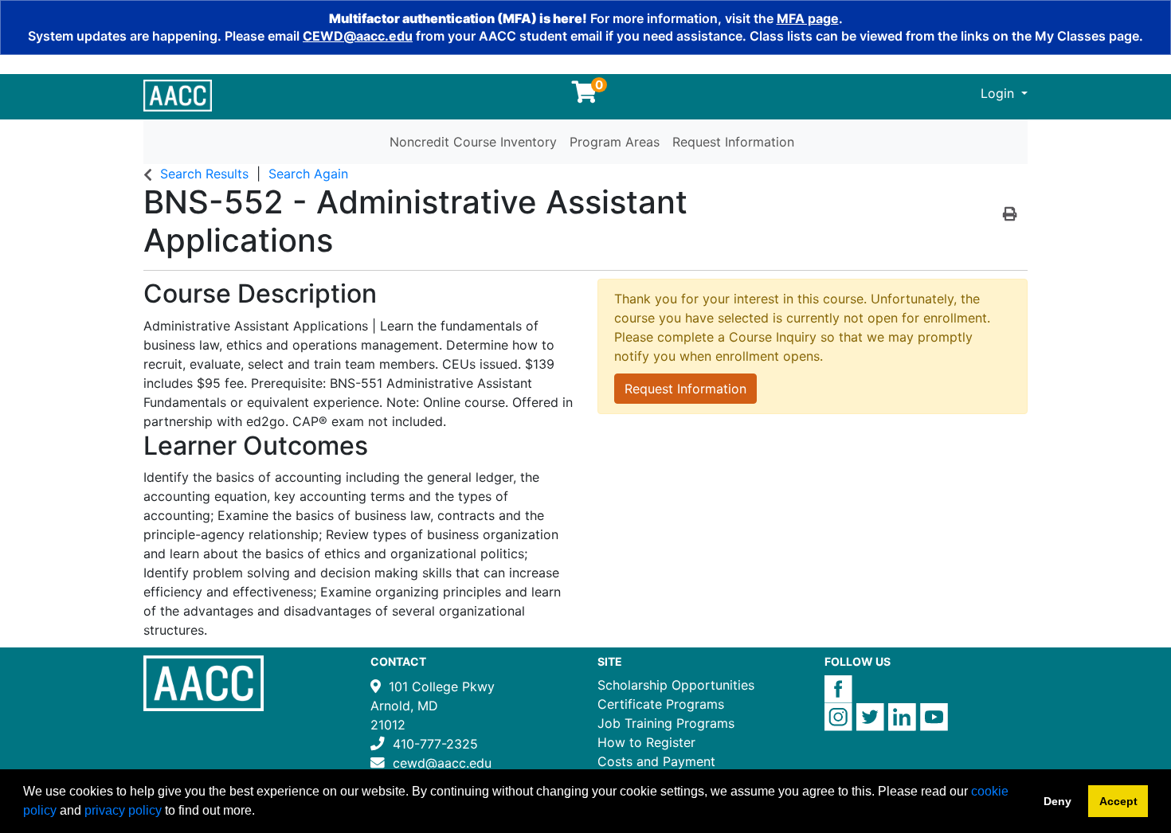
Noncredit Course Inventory (473, 142)
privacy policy (123, 810)
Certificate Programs (660, 704)
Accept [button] (1118, 801)
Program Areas (615, 142)
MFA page (808, 18)
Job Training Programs (665, 723)
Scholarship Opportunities (675, 685)
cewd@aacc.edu (442, 763)
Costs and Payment (656, 761)
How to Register (646, 742)
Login (999, 93)
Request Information (733, 142)
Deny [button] (1057, 801)
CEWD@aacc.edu (358, 36)
